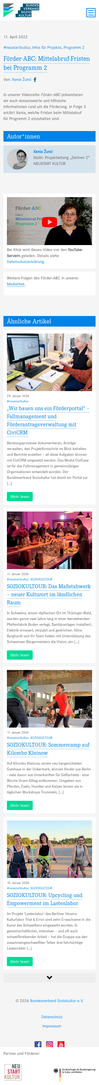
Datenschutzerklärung (25, 261)
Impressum (52, 1026)
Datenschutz (51, 1017)
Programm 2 (74, 47)
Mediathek (16, 284)
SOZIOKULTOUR (41, 579)
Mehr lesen (19, 496)
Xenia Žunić (43, 151)
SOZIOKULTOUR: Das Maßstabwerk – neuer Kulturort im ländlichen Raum (49, 595)
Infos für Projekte (46, 47)
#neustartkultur (16, 47)
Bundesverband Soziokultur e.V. (57, 1000)
